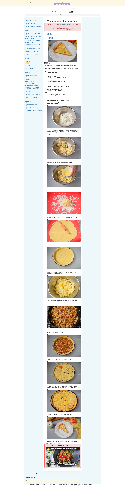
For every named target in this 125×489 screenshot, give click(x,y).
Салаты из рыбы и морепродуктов (33, 34)
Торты (40, 14)
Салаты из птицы (37, 36)
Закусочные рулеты (30, 22)
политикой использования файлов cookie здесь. (90, 2)
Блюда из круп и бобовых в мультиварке (32, 90)
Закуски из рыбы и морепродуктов (33, 26)
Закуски (27, 19)
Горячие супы (29, 40)
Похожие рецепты (51, 37)
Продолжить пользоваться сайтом (62, 4)
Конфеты (28, 66)
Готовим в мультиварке (31, 85)
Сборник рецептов (83, 8)
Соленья (35, 110)
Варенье (40, 110)
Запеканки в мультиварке (31, 97)
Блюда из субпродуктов (31, 47)
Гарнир (27, 56)
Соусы (27, 79)
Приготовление (50, 35)
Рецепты (45, 8)
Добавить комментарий (63, 469)
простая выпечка (53, 443)
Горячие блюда (29, 42)
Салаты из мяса (29, 36)
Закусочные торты (30, 27)
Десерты (27, 65)
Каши (27, 50)
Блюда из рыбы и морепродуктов (33, 44)
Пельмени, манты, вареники (32, 53)
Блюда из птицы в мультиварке (32, 88)
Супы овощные (36, 40)
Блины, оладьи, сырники (31, 60)
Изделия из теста (29, 61)
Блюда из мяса (29, 45)
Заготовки (28, 101)
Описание (49, 33)
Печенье (36, 61)
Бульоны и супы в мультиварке (32, 98)
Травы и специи (35, 107)
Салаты (27, 30)
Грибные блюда (32, 50)
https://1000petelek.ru (66, 24)
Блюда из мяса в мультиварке (32, 87)
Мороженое (33, 66)
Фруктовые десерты (30, 68)
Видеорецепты (72, 8)
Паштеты (37, 22)
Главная (39, 8)
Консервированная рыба (31, 105)
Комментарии (50, 38)
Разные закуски (38, 27)
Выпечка (35, 14)
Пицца (39, 60)
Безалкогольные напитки (31, 75)
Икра (40, 108)
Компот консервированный (32, 108)
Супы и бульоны (29, 38)
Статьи (52, 8)
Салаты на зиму (29, 102)
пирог (48, 443)
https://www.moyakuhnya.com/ (82, 485)
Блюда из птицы (37, 45)
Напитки (27, 72)
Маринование (29, 110)
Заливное (34, 20)
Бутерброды (28, 20)
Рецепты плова (29, 51)
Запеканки (28, 54)
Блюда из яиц (37, 51)
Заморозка (28, 107)
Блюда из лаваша (30, 81)
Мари (49, 63)
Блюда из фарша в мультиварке (33, 92)
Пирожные (32, 63)
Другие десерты (29, 69)
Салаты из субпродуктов (31, 31)
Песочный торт (46, 14)
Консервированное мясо (31, 104)
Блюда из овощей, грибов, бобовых (33, 48)
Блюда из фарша (35, 54)
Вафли (36, 63)
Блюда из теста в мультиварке (32, 95)
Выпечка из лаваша (30, 83)
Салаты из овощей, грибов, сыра (33, 33)
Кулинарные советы (61, 8)
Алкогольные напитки (30, 73)
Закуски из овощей (30, 23)
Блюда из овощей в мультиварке (33, 94)
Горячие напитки (29, 76)
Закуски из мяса (29, 24)
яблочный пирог (60, 443)
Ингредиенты (50, 34)
